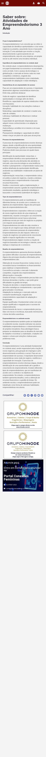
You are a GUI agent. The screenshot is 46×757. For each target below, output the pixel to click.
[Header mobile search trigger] (43, 3)
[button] (25, 395)
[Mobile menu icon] (2, 3)
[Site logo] (7, 3)
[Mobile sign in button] (33, 3)
